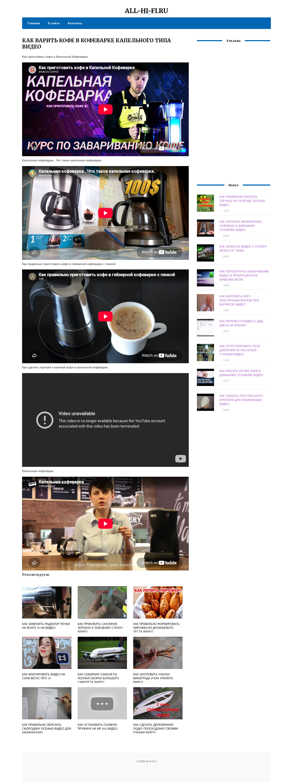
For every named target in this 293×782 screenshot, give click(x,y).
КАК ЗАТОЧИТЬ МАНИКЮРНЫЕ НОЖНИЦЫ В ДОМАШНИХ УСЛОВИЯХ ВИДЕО (240, 225)
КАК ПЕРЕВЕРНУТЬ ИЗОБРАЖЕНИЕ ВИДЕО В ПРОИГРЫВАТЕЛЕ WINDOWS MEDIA (244, 275)
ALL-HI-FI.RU (146, 11)
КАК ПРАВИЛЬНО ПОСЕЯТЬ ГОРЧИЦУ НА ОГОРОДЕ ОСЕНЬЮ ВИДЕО (242, 201)
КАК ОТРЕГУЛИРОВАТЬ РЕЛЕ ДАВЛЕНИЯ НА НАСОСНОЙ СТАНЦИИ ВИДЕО (239, 350)
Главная (33, 23)
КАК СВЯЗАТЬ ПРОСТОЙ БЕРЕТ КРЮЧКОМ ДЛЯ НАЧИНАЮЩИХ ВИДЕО (241, 400)
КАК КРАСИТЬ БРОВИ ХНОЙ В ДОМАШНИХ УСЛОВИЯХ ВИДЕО (241, 373)
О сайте (54, 23)
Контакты (75, 23)
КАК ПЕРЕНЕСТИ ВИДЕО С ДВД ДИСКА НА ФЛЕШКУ (241, 323)
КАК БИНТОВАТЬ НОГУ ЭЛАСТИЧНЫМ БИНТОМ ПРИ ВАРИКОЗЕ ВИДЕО (239, 300)
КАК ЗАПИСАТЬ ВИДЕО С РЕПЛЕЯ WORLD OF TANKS (242, 248)
